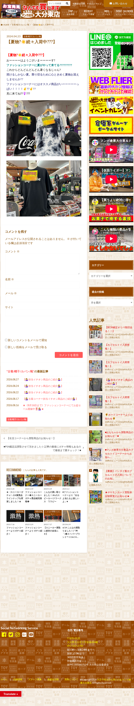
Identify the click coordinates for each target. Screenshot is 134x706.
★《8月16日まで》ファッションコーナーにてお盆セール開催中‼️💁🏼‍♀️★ (52, 407)
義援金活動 (80, 3)
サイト (9, 307)
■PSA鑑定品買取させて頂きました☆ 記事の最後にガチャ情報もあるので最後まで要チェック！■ (42, 448)
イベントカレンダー (124, 12)
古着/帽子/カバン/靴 (20, 371)
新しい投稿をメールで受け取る (27, 347)
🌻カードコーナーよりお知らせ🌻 (119, 416)
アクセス (106, 12)
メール (11, 293)
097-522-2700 (75, 645)
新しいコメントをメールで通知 (27, 340)
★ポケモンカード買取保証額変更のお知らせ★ (118, 494)
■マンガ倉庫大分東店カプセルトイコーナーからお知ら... (119, 453)
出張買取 (70, 12)
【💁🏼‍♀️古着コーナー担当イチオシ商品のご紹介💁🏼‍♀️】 (50, 398)
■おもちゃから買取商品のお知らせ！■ (119, 434)
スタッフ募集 (88, 12)
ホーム (4, 679)
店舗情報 (17, 679)
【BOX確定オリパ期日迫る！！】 (118, 329)
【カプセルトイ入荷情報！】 (117, 346)
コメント (12, 251)
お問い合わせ (120, 3)
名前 (9, 279)
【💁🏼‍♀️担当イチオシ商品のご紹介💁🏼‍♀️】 (43, 379)
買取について (52, 12)
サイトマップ (95, 3)
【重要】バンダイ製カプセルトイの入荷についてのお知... (118, 474)
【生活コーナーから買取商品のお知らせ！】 (31, 438)
